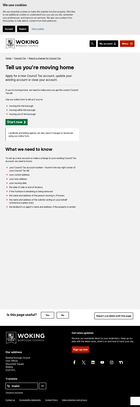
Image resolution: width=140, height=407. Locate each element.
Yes (47, 315)
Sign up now (80, 349)
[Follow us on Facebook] (74, 362)
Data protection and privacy (74, 400)
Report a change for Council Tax (45, 58)
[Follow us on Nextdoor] (121, 362)
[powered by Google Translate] (8, 386)
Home (8, 58)
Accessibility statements (30, 400)
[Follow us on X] (83, 362)
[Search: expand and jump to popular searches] (93, 43)
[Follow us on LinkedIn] (93, 362)
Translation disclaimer (14, 393)
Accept (9, 28)
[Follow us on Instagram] (111, 362)
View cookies (38, 29)
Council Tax (20, 58)
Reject (22, 28)
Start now (14, 122)
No (62, 315)
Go (42, 386)
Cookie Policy (51, 400)
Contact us (10, 400)
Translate (11, 378)
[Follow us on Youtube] (102, 362)
